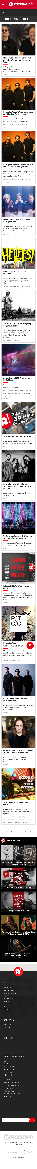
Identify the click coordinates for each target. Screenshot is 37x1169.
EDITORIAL (7, 1080)
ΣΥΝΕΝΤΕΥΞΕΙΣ (10, 1038)
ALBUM (6, 1006)
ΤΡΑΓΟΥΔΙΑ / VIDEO (10, 993)
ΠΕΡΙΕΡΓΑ (7, 996)
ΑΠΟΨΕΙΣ (8, 1075)
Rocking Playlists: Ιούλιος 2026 (18, 911)
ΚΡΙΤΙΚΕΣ (8, 1001)
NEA (6, 982)
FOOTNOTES (8, 1088)
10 (5, 1061)
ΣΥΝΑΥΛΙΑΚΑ (8, 988)
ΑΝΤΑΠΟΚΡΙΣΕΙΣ (9, 1025)
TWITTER (29, 1152)
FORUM (7, 1096)
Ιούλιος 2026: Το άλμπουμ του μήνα (18, 887)
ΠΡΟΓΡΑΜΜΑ (8, 1027)
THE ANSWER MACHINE (12, 1094)
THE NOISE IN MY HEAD (12, 1083)
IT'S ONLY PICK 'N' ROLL (12, 1085)
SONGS (6, 1009)
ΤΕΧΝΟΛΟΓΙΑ (8, 999)
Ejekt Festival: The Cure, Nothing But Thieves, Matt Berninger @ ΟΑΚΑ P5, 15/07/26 (18, 955)
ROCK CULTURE (9, 1091)
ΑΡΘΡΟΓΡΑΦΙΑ (9, 1067)
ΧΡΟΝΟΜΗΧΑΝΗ (10, 1070)
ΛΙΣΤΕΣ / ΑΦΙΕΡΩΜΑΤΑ (14, 1056)
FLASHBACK (8, 1072)
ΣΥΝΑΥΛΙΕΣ (9, 1019)
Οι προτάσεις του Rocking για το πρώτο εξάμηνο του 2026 (18, 863)
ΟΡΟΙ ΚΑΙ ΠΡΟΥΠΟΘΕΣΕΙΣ (18, 1157)
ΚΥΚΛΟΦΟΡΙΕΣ (9, 991)
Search (31, 3)
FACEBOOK (23, 1152)
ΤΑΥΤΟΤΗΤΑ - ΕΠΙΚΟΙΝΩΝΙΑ (12, 1152)
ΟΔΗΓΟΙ (7, 1064)
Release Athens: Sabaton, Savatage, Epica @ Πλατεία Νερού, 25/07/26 (18, 933)
